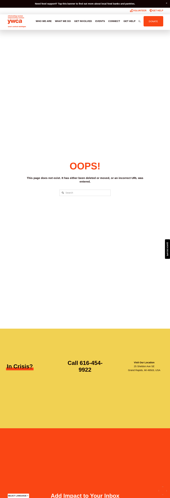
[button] (166, 3)
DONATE (153, 21)
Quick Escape (167, 249)
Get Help (156, 10)
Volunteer (138, 10)
